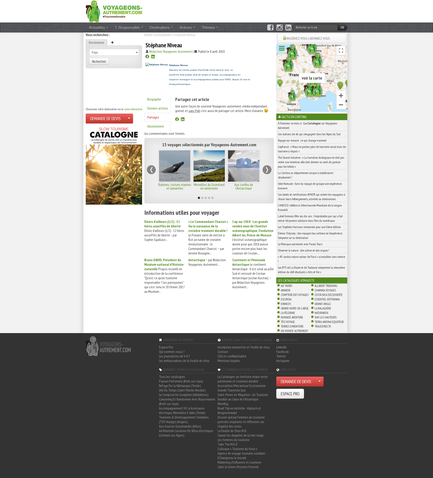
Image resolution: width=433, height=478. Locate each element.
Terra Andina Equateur (329, 322)
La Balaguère (323, 308)
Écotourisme (163, 34)
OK (342, 27)
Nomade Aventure (292, 317)
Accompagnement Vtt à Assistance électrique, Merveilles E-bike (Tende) (182, 410)
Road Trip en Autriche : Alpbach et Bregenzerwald (239, 410)
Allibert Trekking (326, 286)
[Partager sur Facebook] (147, 57)
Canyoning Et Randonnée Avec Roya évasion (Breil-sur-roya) (187, 401)
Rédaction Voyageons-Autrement (170, 51)
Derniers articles (157, 108)
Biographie (154, 99)
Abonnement (155, 126)
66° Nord (286, 286)
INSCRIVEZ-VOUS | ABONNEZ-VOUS (308, 38)
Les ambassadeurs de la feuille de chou (184, 360)
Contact (223, 351)
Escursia (286, 299)
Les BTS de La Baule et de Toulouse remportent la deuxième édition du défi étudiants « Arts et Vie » (311, 269)
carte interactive (133, 109)
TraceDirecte (323, 326)
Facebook (282, 351)
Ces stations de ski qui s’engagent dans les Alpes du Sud (309, 134)
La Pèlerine (288, 313)
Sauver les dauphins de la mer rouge (241, 435)
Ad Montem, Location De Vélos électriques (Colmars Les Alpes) (186, 432)
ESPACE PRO (290, 394)
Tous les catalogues (172, 376)
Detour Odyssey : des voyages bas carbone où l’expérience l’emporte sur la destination (310, 235)
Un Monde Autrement (294, 331)
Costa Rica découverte (329, 295)
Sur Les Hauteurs (325, 317)
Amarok (285, 290)
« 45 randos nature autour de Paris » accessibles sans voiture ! (311, 259)
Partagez (153, 117)
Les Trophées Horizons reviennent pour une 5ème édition (309, 227)
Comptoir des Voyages (295, 295)
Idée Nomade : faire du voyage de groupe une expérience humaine (310, 186)
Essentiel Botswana (327, 299)
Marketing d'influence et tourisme (239, 462)
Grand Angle (323, 304)
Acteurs (186, 27)
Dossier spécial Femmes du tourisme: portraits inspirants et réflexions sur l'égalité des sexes (241, 421)
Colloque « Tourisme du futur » (237, 448)
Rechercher (99, 61)
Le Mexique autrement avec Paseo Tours (300, 244)
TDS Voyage (288, 322)
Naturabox (321, 313)
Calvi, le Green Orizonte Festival (238, 466)
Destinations (160, 27)
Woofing (223, 403)
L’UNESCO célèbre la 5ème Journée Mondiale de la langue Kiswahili (310, 207)
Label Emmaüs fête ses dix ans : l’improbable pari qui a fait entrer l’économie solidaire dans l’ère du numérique (310, 218)
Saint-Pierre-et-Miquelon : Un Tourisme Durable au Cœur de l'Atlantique (243, 396)
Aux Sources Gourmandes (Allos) (180, 426)
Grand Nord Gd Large (295, 308)
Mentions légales (229, 360)
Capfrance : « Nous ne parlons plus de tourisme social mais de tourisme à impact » (312, 149)
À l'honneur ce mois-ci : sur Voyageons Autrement (307, 125)
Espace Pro (166, 347)
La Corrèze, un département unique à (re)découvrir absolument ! (306, 175)
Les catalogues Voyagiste (296, 280)
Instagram (282, 360)
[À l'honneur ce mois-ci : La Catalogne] (114, 164)
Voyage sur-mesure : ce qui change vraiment (302, 140)
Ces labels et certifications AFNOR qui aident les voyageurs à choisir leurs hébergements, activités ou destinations (311, 196)
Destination (96, 42)
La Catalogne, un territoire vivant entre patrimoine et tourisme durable (243, 378)
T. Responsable (128, 27)
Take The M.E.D (227, 444)
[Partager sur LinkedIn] (153, 57)
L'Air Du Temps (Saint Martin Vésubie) (182, 390)
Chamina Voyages (325, 290)
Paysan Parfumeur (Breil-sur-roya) (181, 381)
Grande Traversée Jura (232, 390)
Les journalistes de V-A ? (174, 356)
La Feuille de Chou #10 (232, 430)
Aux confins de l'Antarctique (243, 186)
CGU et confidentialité (232, 356)
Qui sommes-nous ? (171, 351)
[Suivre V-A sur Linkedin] (288, 27)
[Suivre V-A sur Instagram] (279, 27)
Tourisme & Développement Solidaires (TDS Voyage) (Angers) (184, 419)
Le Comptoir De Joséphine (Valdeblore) (183, 394)
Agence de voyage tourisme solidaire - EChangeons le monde (242, 455)
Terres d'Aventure (292, 326)
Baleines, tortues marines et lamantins (174, 186)
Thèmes (209, 27)
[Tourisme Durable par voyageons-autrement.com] (114, 11)
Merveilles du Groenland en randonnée (209, 186)
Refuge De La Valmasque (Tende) (180, 385)
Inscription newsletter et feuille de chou (244, 347)
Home (148, 34)
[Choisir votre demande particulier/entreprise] (129, 119)
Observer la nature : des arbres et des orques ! (303, 250)
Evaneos (286, 304)
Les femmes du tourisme (233, 439)
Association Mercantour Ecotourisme (242, 385)
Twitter (281, 356)
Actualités (97, 27)
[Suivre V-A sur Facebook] (270, 27)
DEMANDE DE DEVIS (105, 118)
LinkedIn (281, 347)
